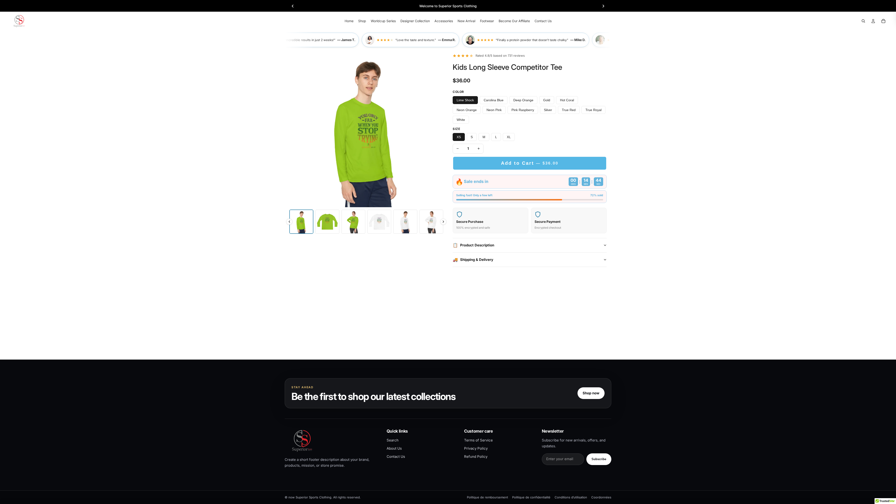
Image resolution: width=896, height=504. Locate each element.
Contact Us (396, 456)
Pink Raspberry (522, 110)
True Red (569, 110)
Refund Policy (475, 456)
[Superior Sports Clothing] (332, 441)
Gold (546, 100)
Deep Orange (523, 100)
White (461, 120)
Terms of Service (478, 440)
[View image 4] (379, 222)
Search (393, 440)
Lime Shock (465, 100)
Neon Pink (494, 110)
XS (459, 137)
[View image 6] (431, 222)
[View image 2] (327, 222)
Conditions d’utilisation (571, 497)
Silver (548, 110)
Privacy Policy (476, 448)
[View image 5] (405, 222)
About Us (394, 448)
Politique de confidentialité (531, 497)
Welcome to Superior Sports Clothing (448, 6)
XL (509, 137)
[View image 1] (301, 222)
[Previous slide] (292, 6)
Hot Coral (567, 100)
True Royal (593, 110)
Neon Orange (467, 110)
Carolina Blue (494, 100)
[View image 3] (353, 222)
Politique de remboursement (487, 497)
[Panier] (883, 21)
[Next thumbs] (443, 222)
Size (456, 129)
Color (458, 92)
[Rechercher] (863, 21)
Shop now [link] (591, 393)
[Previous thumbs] (289, 222)
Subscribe (599, 459)
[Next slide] (603, 6)
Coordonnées (601, 497)
